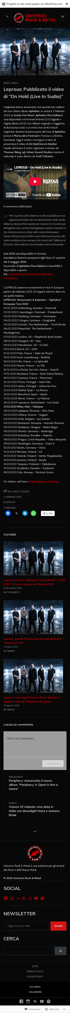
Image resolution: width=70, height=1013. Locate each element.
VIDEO (14, 83)
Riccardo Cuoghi (18, 491)
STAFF (35, 966)
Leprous (10, 502)
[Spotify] (42, 898)
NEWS (7, 83)
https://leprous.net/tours (44, 481)
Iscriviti (58, 925)
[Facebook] (6, 898)
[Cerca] (61, 951)
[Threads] (30, 898)
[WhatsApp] (24, 898)
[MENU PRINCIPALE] (62, 17)
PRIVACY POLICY (35, 971)
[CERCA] (7, 17)
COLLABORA (35, 992)
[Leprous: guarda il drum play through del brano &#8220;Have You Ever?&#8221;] (35, 617)
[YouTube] (36, 898)
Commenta (53, 763)
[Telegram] (18, 898)
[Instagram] (12, 898)
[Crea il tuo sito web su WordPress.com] (35, 4)
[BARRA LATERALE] (35, 831)
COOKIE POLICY (35, 976)
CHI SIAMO (35, 986)
